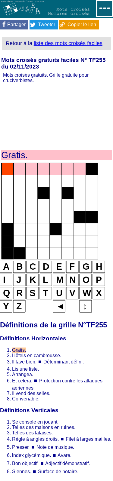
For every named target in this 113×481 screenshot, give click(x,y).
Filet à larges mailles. (88, 439)
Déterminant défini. (63, 361)
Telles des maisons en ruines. (43, 427)
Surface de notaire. (58, 471)
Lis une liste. (25, 369)
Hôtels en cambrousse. (36, 355)
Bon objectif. (25, 463)
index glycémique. (31, 455)
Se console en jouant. (35, 421)
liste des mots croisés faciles (68, 43)
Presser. (21, 447)
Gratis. (19, 350)
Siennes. (21, 471)
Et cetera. (22, 380)
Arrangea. (22, 374)
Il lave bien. (24, 361)
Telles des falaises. (32, 432)
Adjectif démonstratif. (67, 463)
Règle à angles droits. (35, 439)
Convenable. (25, 398)
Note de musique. (55, 447)
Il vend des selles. (31, 393)
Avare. (64, 455)
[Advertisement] (56, 116)
